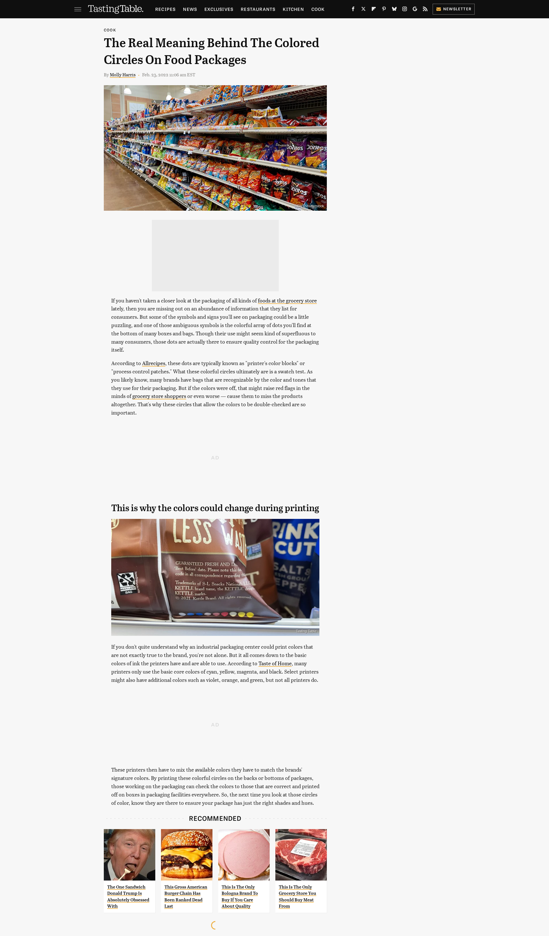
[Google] (415, 10)
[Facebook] (353, 10)
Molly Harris (123, 74)
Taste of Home (275, 663)
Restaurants (258, 9)
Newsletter (457, 8)
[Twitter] (363, 10)
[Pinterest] (384, 10)
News (190, 9)
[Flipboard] (374, 10)
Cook (318, 9)
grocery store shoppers (159, 395)
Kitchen (293, 9)
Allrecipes (153, 363)
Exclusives (218, 9)
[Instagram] (404, 10)
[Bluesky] (394, 10)
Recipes (165, 9)
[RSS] (425, 10)
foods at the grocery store (287, 300)
